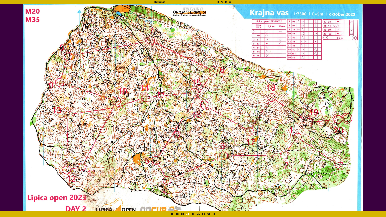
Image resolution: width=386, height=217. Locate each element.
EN (218, 2)
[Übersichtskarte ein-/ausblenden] (198, 214)
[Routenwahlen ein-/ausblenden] (187, 214)
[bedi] (172, 214)
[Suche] (222, 2)
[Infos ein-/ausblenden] (203, 214)
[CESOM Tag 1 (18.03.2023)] (182, 214)
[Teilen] (214, 214)
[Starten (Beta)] (193, 214)
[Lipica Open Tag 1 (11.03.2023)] (177, 214)
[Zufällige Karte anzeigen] (226, 2)
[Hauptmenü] (230, 2)
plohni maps (160, 2)
